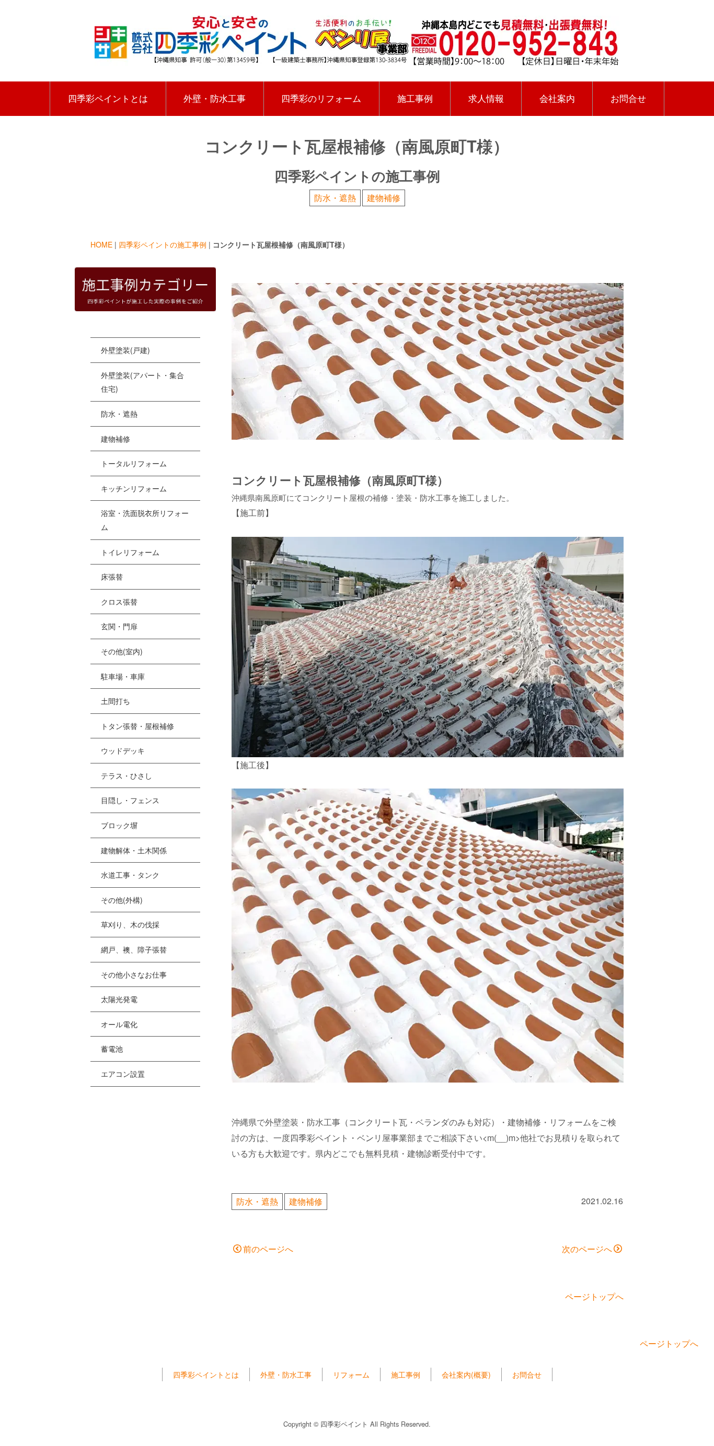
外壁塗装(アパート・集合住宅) (142, 382)
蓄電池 (112, 1048)
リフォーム (351, 1374)
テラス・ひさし (126, 775)
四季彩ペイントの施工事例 (162, 244)
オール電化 (119, 1024)
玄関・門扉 (119, 626)
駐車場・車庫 (123, 676)
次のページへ (587, 1249)
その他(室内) (122, 651)
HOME (101, 244)
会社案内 (557, 98)
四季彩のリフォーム (321, 98)
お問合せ (628, 98)
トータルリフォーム (134, 463)
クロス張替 (119, 601)
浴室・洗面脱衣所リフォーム (145, 520)
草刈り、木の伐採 (130, 924)
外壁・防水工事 (214, 98)
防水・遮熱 (335, 198)
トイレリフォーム (130, 552)
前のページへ (268, 1249)
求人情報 (486, 98)
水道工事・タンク (130, 874)
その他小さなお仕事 (134, 974)
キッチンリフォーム (134, 488)
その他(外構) (122, 900)
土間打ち (115, 701)
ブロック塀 (119, 825)
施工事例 (415, 98)
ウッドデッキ (123, 750)
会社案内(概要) (466, 1374)
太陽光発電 (119, 999)
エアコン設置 (123, 1073)
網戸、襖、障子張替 (134, 949)
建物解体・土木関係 (134, 850)
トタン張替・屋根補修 (137, 726)
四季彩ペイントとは (108, 98)
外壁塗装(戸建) (125, 350)
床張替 (112, 576)
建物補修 (383, 198)
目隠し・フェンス (130, 800)
